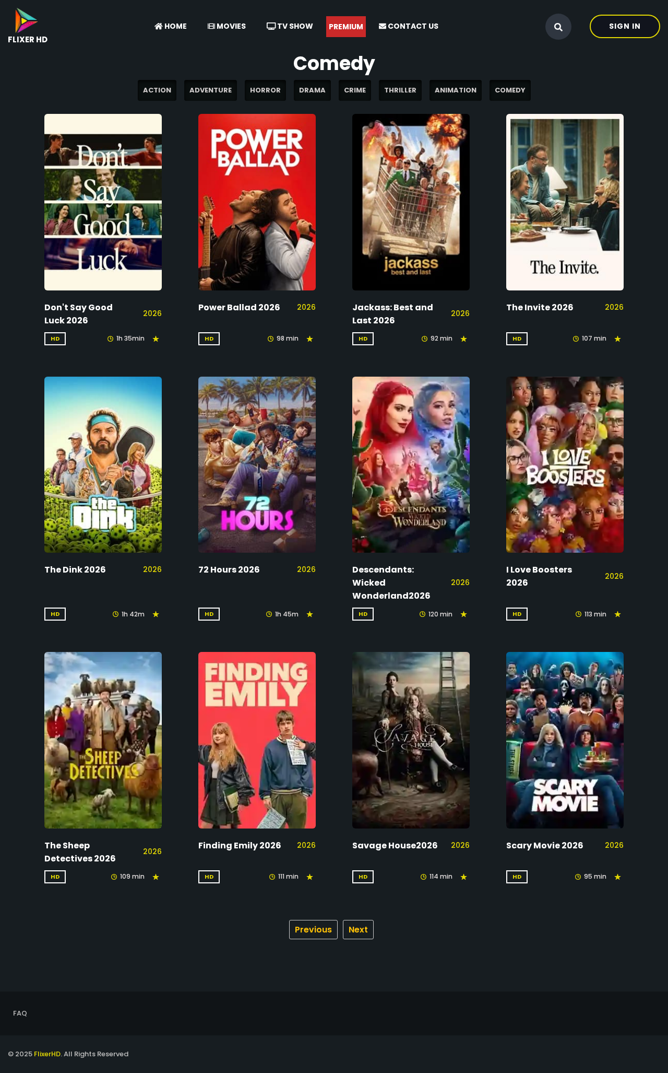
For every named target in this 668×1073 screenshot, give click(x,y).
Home (175, 26)
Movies (230, 26)
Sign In (625, 26)
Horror (265, 90)
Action (157, 90)
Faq (20, 1013)
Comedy (510, 90)
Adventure (210, 90)
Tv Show (294, 26)
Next (358, 930)
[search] (558, 27)
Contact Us (412, 26)
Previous (313, 930)
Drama (312, 90)
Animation (455, 90)
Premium (346, 26)
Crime (355, 90)
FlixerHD (47, 1054)
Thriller (400, 90)
